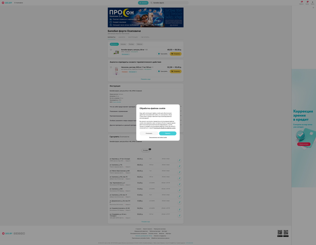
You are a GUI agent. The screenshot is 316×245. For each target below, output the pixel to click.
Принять (167, 133)
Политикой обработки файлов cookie (164, 128)
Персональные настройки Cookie (158, 137)
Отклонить (149, 133)
